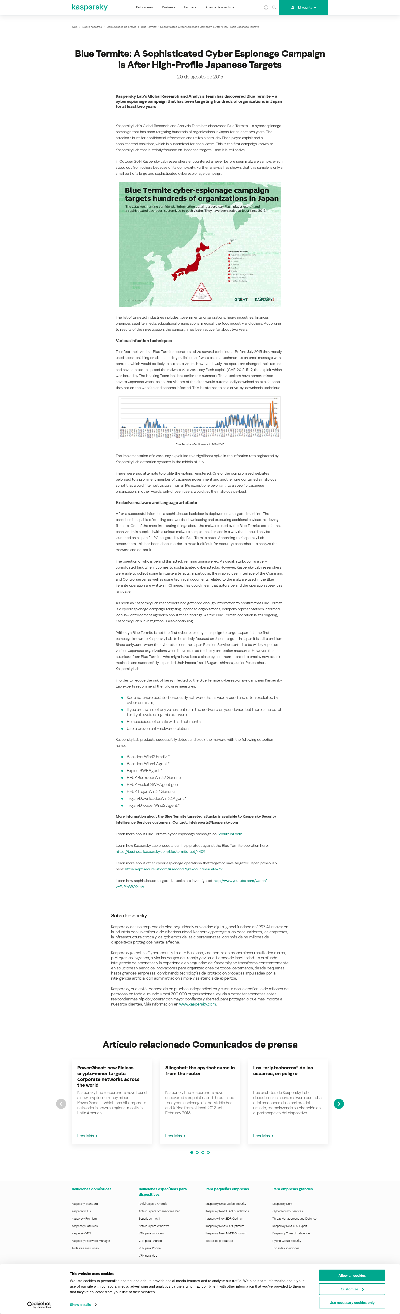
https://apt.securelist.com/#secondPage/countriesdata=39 (173, 869)
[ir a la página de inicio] (90, 7)
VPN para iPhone (150, 1248)
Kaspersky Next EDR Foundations (227, 1211)
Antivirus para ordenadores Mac (159, 1211)
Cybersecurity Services (287, 1211)
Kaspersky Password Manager (91, 1240)
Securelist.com (230, 834)
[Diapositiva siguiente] (338, 1103)
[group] (112, 1101)
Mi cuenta (305, 7)
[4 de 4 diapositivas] (208, 1152)
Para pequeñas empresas (227, 1189)
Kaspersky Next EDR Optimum (225, 1218)
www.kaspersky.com (197, 1004)
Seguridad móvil (149, 1218)
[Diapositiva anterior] (61, 1103)
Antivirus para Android (153, 1203)
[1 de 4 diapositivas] (191, 1152)
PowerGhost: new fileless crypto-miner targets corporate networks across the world (108, 1076)
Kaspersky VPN (81, 1233)
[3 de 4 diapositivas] (203, 1152)
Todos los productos (219, 1240)
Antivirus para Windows (154, 1226)
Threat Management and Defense (294, 1218)
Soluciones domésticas (91, 1189)
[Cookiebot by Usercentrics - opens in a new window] (39, 1305)
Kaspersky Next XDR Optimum (225, 1226)
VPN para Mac (148, 1255)
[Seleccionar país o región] (266, 7)
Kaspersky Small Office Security (226, 1203)
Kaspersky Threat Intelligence (291, 1233)
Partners (190, 7)
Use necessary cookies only (352, 1303)
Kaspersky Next (282, 1203)
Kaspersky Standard (85, 1203)
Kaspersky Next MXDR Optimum (226, 1233)
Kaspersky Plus (81, 1211)
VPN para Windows (151, 1233)
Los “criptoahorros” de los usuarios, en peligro (283, 1070)
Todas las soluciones (85, 1248)
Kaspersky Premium (84, 1218)
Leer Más (85, 1135)
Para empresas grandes (292, 1189)
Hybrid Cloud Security (286, 1240)
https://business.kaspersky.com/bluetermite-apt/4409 (160, 851)
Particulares (144, 7)
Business (168, 7)
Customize (349, 1289)
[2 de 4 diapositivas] (197, 1152)
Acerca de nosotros (220, 7)
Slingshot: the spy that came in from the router (200, 1070)
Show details (80, 1305)
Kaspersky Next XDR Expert (289, 1226)
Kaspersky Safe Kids (85, 1226)
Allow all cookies (352, 1275)
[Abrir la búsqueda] (274, 7)
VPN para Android (150, 1240)
